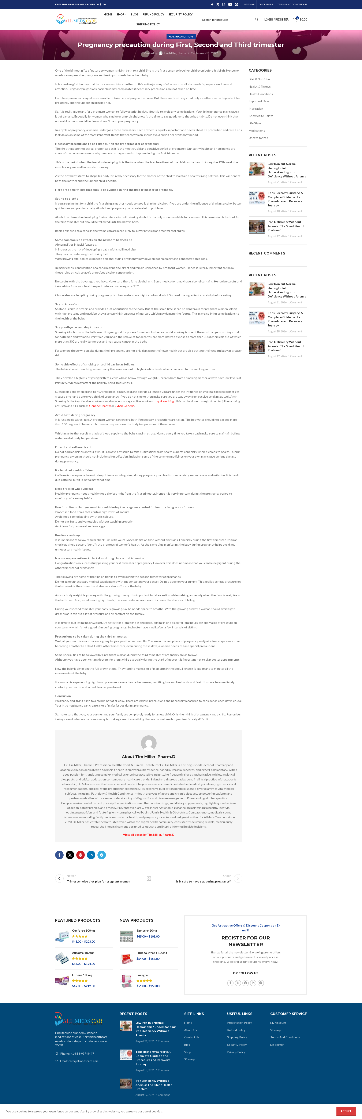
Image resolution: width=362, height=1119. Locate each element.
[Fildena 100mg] (62, 981)
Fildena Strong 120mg (152, 952)
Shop (187, 1052)
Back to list (149, 878)
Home (188, 1022)
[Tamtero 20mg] (126, 936)
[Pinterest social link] (236, 4)
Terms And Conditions (285, 1037)
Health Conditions (181, 36)
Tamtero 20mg (147, 930)
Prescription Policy (239, 1022)
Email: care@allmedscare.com (79, 1061)
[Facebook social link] (212, 4)
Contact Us (191, 1037)
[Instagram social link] (224, 4)
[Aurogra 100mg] (62, 958)
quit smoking (165, 401)
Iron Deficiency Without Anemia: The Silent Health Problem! (286, 226)
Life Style (255, 123)
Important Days (259, 101)
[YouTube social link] (230, 4)
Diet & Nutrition (259, 79)
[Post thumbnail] (257, 173)
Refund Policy (236, 1030)
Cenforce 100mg (83, 930)
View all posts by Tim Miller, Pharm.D (149, 834)
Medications (257, 130)
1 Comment (295, 182)
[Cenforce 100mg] (62, 936)
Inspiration (256, 108)
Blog (187, 1044)
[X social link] (218, 4)
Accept (346, 1111)
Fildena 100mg (82, 975)
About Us (190, 1030)
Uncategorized (258, 138)
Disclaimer (277, 1044)
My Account (278, 1022)
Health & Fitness (260, 86)
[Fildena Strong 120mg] (126, 958)
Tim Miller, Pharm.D (176, 53)
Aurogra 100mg (83, 952)
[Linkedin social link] (91, 855)
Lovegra (142, 975)
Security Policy (237, 1044)
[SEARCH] (256, 19)
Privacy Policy (236, 1052)
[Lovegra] (126, 981)
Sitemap (189, 1059)
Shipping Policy (237, 1037)
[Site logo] (76, 19)
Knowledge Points (261, 116)
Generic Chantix (100, 406)
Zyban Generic (124, 406)
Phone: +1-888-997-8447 (77, 1053)
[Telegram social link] (101, 855)
